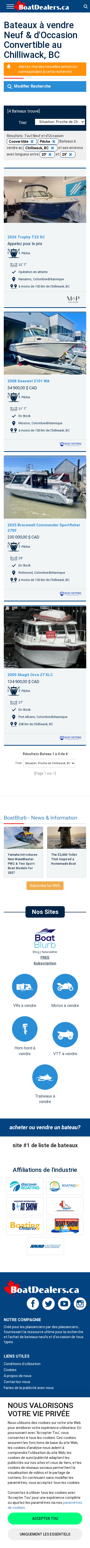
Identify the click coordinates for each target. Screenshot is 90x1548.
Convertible (19, 141)
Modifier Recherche (32, 86)
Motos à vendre (65, 1005)
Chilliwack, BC (37, 148)
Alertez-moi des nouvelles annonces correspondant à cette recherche (47, 69)
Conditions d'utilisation (22, 1364)
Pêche (45, 141)
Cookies (10, 1370)
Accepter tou (45, 1519)
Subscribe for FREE (45, 886)
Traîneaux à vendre (45, 1099)
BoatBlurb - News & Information (40, 818)
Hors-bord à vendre (24, 1051)
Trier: (23, 122)
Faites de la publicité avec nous (29, 1388)
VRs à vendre (24, 1005)
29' (65, 154)
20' (44, 154)
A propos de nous (18, 1376)
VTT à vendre (65, 1053)
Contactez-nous (17, 1382)
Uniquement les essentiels (45, 1534)
